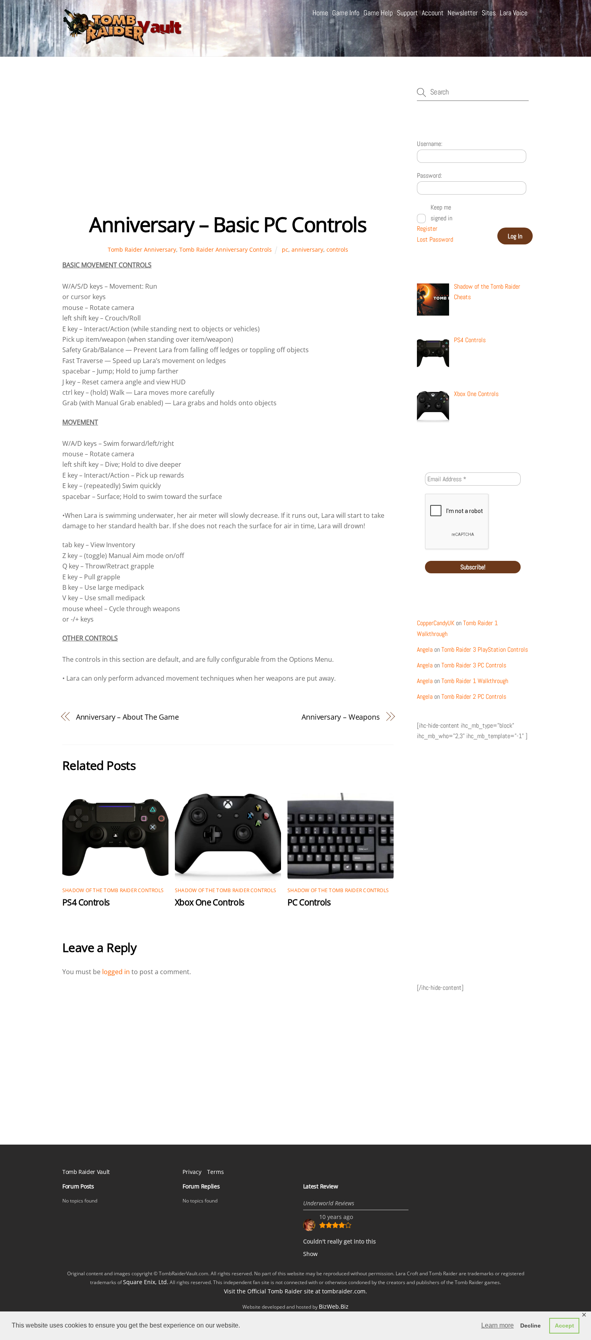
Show (310, 1254)
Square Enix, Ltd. (145, 1282)
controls (337, 249)
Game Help (378, 12)
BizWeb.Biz (334, 1306)
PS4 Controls (86, 902)
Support (407, 12)
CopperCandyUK (435, 623)
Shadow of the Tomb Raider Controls (113, 890)
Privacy (192, 1172)
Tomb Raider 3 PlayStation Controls (484, 649)
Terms (215, 1172)
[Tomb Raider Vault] (122, 41)
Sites (489, 12)
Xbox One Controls (209, 902)
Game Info (345, 12)
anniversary (307, 249)
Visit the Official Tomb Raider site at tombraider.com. (295, 1291)
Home (320, 12)
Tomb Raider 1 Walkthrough (474, 681)
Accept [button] (564, 1325)
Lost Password (435, 239)
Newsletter (462, 12)
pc (285, 249)
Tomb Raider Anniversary (142, 249)
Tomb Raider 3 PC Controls (473, 665)
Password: (429, 175)
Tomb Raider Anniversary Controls (225, 249)
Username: (429, 144)
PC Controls (308, 902)
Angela (425, 649)
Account (432, 12)
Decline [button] (530, 1325)
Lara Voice (513, 12)
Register (427, 228)
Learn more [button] (497, 1325)
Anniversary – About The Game (127, 717)
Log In (515, 236)
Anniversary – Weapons (341, 717)
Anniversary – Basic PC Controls (227, 224)
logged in (116, 971)
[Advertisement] (228, 148)
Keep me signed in (441, 212)
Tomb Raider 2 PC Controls (473, 696)
